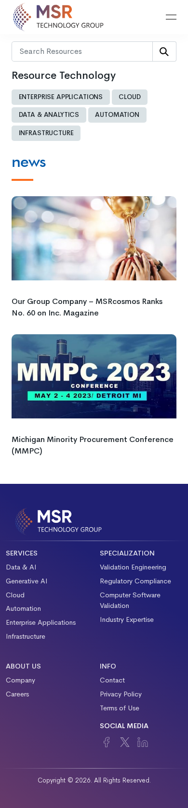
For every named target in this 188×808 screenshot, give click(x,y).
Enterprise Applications (61, 97)
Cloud (129, 97)
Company (20, 680)
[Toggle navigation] (171, 17)
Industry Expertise (127, 619)
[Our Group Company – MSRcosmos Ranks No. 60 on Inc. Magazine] (94, 237)
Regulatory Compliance (135, 581)
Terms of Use (119, 708)
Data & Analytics (49, 115)
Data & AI (21, 567)
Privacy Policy (121, 694)
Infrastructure (46, 133)
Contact (112, 680)
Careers (17, 694)
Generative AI (27, 581)
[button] (146, 17)
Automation (117, 115)
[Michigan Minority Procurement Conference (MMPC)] (94, 375)
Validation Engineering (133, 567)
